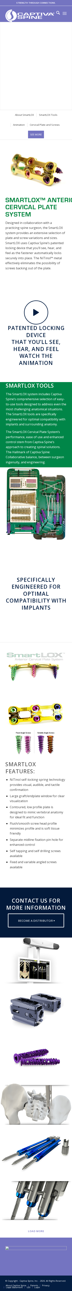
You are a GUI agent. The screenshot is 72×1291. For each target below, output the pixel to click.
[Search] (56, 13)
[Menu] (65, 13)
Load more (36, 1231)
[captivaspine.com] (29, 16)
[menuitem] (56, 13)
